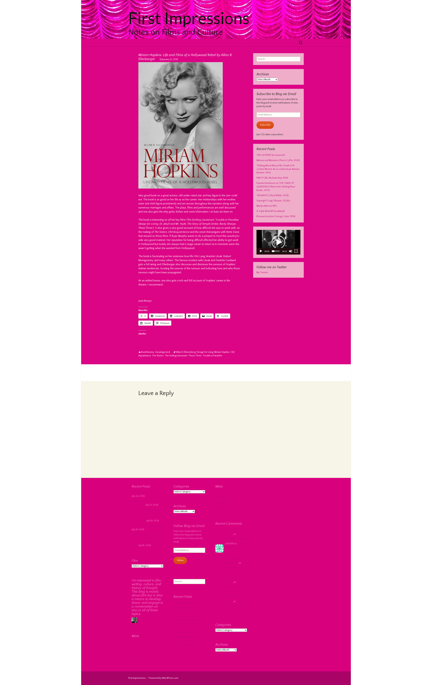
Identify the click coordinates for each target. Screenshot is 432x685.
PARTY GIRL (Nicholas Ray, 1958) (272, 178)
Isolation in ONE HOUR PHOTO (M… (236, 548)
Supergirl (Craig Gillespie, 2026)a (273, 200)
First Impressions (136, 678)
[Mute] (290, 251)
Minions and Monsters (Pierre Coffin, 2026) (278, 160)
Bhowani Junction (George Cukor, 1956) (275, 216)
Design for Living (205, 352)
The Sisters (158, 355)
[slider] (276, 251)
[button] (278, 242)
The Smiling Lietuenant (176, 355)
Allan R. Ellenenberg (186, 352)
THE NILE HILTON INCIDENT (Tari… (235, 587)
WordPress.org (223, 508)
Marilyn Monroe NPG (266, 206)
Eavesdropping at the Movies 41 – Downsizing (204, 375)
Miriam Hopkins (222, 352)
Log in (218, 492)
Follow (180, 560)
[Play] (261, 251)
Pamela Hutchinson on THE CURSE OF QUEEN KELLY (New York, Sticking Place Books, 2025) (275, 187)
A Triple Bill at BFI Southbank (270, 211)
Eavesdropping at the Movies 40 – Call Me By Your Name (182, 370)
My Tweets (262, 272)
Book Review (147, 352)
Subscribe (265, 125)
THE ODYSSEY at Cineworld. (270, 155)
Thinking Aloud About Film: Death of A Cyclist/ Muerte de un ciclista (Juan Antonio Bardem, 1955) (278, 169)
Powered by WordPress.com (163, 678)
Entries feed (221, 497)
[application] (278, 242)
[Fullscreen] (296, 251)
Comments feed (223, 503)
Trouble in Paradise (212, 355)
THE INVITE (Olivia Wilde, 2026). (272, 195)
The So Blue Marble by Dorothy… (235, 568)
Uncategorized (162, 352)
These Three (195, 355)
